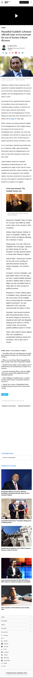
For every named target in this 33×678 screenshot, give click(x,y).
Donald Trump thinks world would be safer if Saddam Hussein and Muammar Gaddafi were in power (16, 366)
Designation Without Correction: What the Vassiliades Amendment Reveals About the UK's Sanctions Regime (15, 493)
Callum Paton (13, 46)
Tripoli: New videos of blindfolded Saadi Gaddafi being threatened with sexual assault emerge (15, 386)
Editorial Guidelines (24, 406)
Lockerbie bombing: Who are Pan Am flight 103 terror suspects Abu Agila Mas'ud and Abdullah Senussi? (15, 373)
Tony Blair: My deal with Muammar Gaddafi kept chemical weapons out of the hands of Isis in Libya (16, 355)
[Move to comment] (22, 52)
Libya (12, 119)
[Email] (19, 52)
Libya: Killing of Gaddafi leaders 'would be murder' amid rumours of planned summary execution (15, 379)
